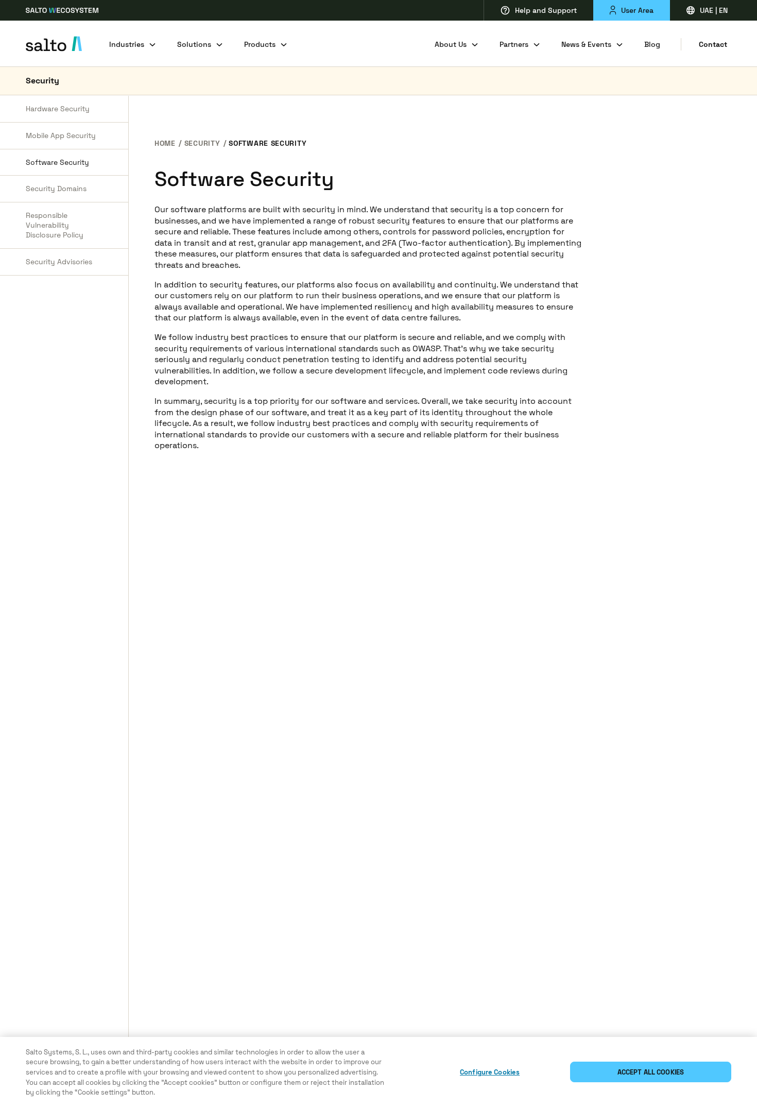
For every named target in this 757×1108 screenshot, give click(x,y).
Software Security (57, 162)
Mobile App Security (61, 135)
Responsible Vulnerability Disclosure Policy (54, 225)
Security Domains (56, 189)
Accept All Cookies (650, 1072)
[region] (378, 1072)
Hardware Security (58, 108)
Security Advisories (59, 261)
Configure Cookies (490, 1072)
